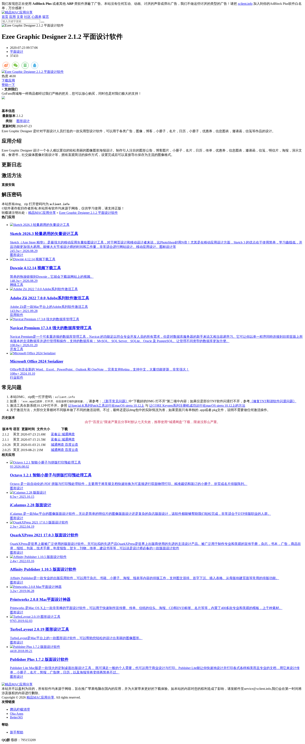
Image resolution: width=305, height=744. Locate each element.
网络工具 (16, 284)
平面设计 (16, 51)
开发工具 (16, 349)
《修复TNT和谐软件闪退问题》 (273, 401)
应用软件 (16, 315)
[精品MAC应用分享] (17, 12)
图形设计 (23, 121)
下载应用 (8, 80)
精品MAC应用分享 (42, 212)
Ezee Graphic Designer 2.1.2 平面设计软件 (88, 212)
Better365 (16, 717)
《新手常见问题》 (115, 401)
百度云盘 (71, 444)
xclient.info (245, 3)
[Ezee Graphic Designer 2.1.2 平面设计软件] (152, 72)
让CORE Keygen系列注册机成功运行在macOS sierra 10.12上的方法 (197, 405)
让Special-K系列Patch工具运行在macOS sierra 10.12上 (106, 405)
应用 (12, 16)
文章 (20, 16)
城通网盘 (68, 434)
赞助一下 (8, 85)
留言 (45, 16)
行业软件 (16, 377)
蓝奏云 (56, 434)
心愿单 (36, 16)
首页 (5, 16)
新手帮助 (16, 732)
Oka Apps (16, 713)
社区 (27, 16)
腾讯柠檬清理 (20, 709)
